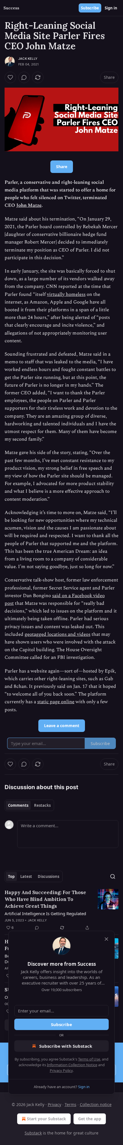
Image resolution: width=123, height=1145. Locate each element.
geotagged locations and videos (57, 634)
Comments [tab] (18, 805)
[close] (106, 939)
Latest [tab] (26, 876)
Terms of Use (89, 1059)
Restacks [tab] (42, 805)
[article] (61, 910)
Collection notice (96, 1104)
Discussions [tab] (48, 876)
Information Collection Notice (72, 1064)
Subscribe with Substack (65, 1046)
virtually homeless (66, 294)
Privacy (54, 1104)
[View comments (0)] (24, 77)
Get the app (89, 1118)
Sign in (111, 8)
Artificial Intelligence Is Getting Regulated (45, 913)
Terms (70, 1104)
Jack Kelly (27, 59)
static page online (55, 701)
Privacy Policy (61, 1070)
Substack (33, 1133)
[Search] (112, 876)
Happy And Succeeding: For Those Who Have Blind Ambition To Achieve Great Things (45, 899)
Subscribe (90, 8)
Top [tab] (11, 876)
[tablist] (29, 805)
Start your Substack (46, 1118)
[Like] (10, 77)
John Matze (28, 205)
